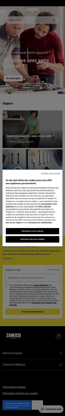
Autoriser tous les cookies (33, 239)
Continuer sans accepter (50, 173)
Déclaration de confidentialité (40, 222)
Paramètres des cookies (32, 231)
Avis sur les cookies (14, 222)
